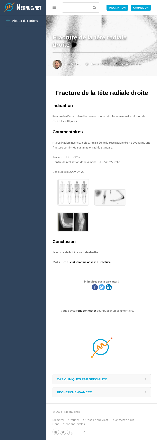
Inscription (117, 7)
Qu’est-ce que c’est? (96, 419)
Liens (56, 424)
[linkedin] (70, 431)
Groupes (74, 419)
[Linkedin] (109, 287)
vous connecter (86, 310)
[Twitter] (102, 287)
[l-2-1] (108, 204)
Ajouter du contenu (25, 20)
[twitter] (63, 431)
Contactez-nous (123, 419)
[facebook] (56, 431)
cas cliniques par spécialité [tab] (82, 379)
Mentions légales (74, 424)
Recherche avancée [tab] (74, 392)
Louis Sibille (71, 64)
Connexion (140, 7)
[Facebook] (95, 287)
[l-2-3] (71, 204)
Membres (59, 419)
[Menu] (54, 7)
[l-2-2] (71, 230)
